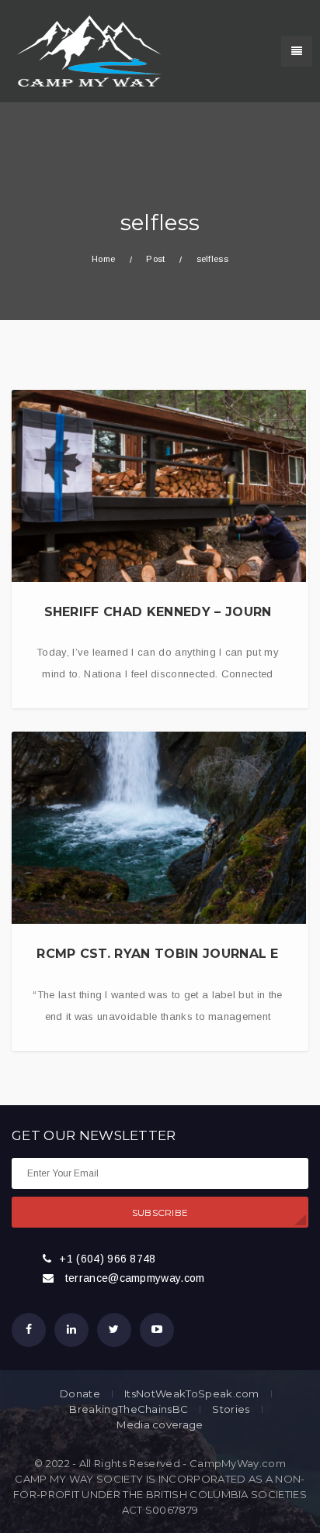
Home (103, 259)
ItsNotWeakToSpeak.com (191, 1393)
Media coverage (160, 1424)
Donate (80, 1393)
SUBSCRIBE (160, 1212)
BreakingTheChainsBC (128, 1409)
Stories (230, 1409)
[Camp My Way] (85, 50)
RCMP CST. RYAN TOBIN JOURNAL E (158, 953)
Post (155, 259)
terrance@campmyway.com (135, 1278)
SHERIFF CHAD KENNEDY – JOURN (158, 612)
